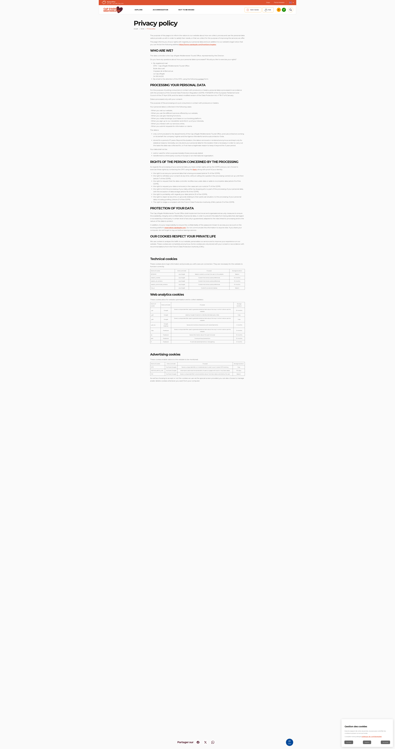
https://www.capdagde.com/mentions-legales (197, 44)
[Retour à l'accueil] (113, 10)
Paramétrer (367, 742)
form (195, 169)
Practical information (279, 2)
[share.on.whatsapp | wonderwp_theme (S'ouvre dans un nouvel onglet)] (212, 742)
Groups (268, 2)
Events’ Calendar (254, 10)
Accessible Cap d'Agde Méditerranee (279, 10)
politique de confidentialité (372, 736)
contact (201, 79)
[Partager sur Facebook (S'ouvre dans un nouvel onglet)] (198, 742)
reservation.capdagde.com (175, 228)
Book (269, 10)
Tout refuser (348, 742)
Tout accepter (385, 742)
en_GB (291, 2)
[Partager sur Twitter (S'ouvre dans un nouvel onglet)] (205, 742)
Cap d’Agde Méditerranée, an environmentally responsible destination (284, 10)
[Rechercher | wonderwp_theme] (290, 9)
